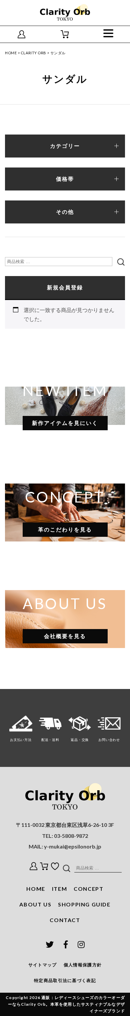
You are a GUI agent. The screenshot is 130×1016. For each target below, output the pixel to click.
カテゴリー (65, 146)
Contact (65, 920)
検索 (120, 261)
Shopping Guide (84, 904)
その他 (65, 212)
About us (35, 904)
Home (11, 53)
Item (59, 888)
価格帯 (65, 179)
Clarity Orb (33, 53)
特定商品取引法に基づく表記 (65, 980)
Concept (88, 888)
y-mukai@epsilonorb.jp (72, 846)
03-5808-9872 (71, 836)
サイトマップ (42, 964)
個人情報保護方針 (83, 964)
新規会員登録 (65, 287)
